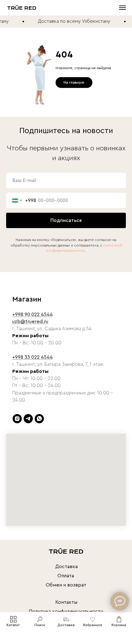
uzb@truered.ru (30, 321)
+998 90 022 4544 (32, 314)
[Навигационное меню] (122, 8)
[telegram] (28, 418)
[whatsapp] (39, 418)
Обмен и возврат (66, 585)
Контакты (66, 602)
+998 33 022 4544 (32, 357)
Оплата (65, 575)
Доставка (66, 566)
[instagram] (17, 418)
